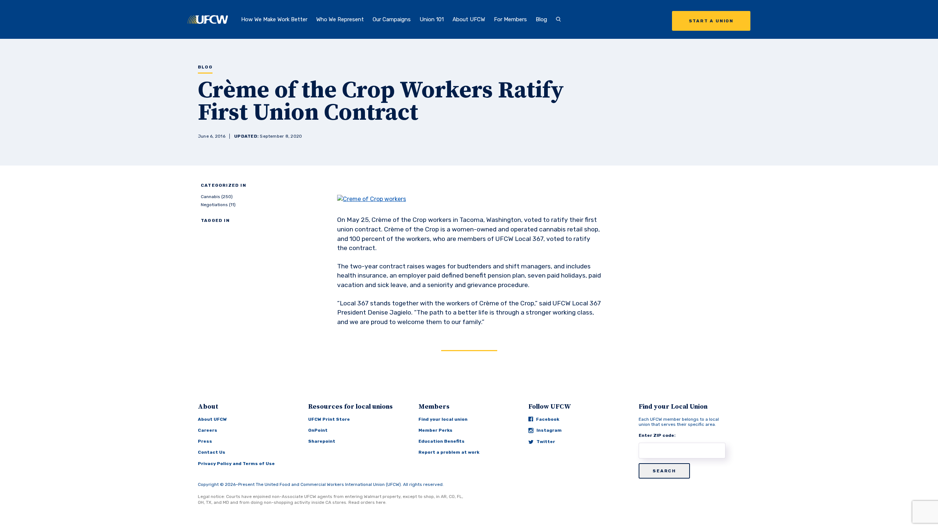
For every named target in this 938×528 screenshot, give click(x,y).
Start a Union (711, 20)
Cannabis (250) (217, 196)
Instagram (549, 430)
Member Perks (435, 430)
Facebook (547, 419)
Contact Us (211, 452)
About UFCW (469, 19)
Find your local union (443, 419)
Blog (541, 19)
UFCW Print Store (329, 419)
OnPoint (318, 430)
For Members (510, 19)
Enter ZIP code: (657, 435)
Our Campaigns (392, 19)
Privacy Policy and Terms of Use (236, 463)
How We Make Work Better (274, 19)
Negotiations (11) (218, 204)
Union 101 (432, 19)
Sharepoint (321, 441)
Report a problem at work (448, 452)
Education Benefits (441, 441)
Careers (207, 430)
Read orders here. (367, 502)
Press (205, 441)
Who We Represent (340, 19)
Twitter (545, 441)
